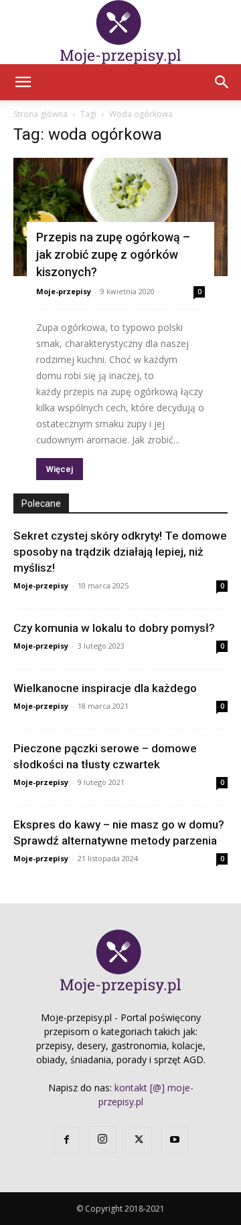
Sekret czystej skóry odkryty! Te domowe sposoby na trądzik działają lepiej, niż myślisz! (120, 551)
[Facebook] (66, 1140)
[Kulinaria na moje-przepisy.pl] (120, 32)
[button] (22, 82)
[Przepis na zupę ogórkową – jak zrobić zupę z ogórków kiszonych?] (120, 217)
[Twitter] (138, 1140)
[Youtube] (174, 1140)
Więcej (59, 469)
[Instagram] (102, 1139)
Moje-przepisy (63, 291)
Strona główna (40, 114)
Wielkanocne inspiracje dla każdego (105, 688)
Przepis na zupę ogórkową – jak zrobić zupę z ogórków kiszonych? (113, 254)
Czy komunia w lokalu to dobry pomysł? (114, 628)
